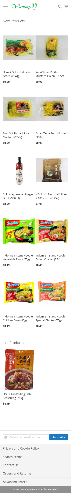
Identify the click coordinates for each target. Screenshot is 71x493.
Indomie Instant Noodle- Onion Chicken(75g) (51, 257)
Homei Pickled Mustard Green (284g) (17, 74)
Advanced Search (15, 482)
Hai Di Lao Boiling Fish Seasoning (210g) (17, 396)
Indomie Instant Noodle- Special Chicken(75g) (51, 318)
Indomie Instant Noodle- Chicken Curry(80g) (18, 318)
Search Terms (12, 457)
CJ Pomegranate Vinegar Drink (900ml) (18, 196)
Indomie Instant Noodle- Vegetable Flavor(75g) (18, 257)
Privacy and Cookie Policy (21, 448)
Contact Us (11, 465)
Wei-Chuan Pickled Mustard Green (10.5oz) (50, 74)
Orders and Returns (17, 473)
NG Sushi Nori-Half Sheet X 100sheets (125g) (52, 196)
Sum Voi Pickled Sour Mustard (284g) (16, 135)
